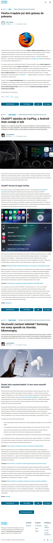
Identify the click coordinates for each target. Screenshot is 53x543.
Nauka (36, 531)
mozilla (16, 97)
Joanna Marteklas (10, 134)
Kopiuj (48, 104)
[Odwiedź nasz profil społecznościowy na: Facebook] (44, 540)
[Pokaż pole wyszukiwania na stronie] (45, 2)
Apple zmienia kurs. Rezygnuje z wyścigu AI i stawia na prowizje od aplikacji (27, 481)
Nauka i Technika (12, 114)
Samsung (7, 496)
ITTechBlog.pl (8, 539)
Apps (10, 9)
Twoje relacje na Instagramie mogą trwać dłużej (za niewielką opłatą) (25, 283)
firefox (7, 96)
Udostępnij (9, 104)
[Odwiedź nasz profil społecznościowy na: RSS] (51, 540)
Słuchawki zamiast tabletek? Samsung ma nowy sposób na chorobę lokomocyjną (28, 265)
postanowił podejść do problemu (29, 397)
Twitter (25, 104)
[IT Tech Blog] (4, 2)
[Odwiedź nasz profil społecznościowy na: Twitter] (48, 540)
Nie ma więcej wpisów (26, 512)
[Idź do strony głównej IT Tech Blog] (13, 524)
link (38, 56)
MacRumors (8, 303)
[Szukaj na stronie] (50, 2)
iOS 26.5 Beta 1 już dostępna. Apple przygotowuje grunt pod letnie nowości (27, 463)
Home (4, 9)
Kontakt (46, 530)
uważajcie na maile (36, 58)
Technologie (38, 525)
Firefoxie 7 (23, 74)
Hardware (28, 525)
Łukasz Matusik (9, 22)
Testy (36, 528)
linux (12, 96)
